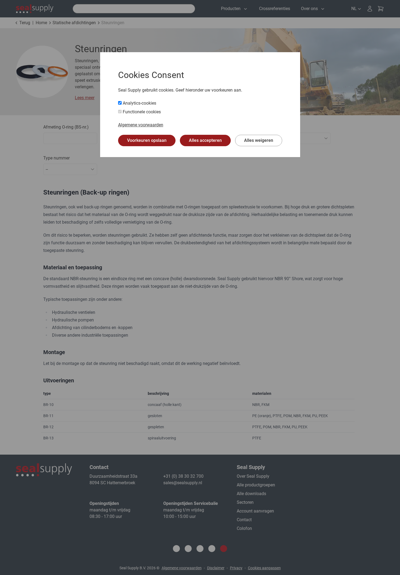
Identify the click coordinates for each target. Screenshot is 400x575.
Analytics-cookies (139, 103)
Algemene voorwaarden (140, 124)
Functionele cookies (141, 111)
